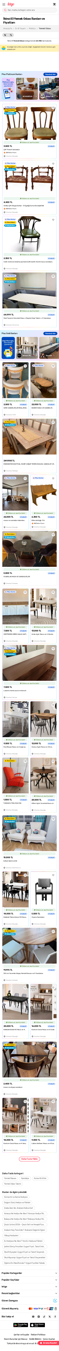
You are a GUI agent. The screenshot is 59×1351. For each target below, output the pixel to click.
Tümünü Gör (50, 74)
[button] (3, 4)
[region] (30, 89)
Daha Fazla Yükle (29, 1159)
